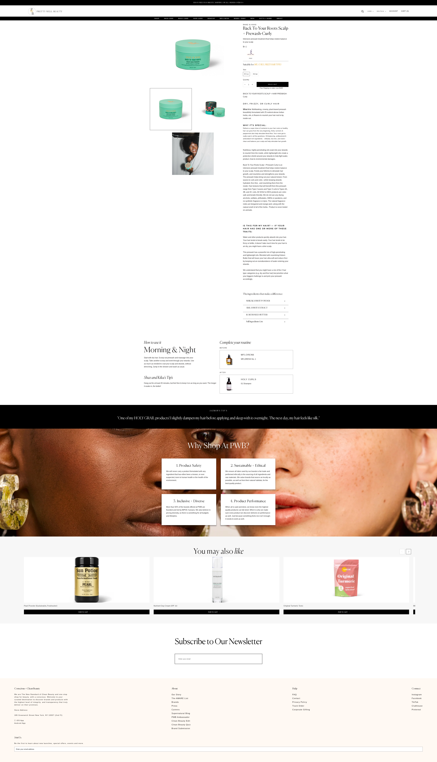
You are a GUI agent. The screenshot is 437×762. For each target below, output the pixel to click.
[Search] (362, 11)
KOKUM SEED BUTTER (257, 315)
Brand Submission (181, 728)
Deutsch (380, 11)
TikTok (415, 702)
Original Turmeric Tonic (293, 606)
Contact (296, 698)
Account (393, 11)
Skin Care (168, 18)
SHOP (156, 18)
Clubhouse (417, 706)
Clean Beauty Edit (181, 721)
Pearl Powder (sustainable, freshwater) (40, 606)
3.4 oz (255, 74)
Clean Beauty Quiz (181, 725)
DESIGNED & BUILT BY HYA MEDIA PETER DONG (35, 759)
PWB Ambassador (181, 717)
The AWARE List (180, 698)
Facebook (417, 698)
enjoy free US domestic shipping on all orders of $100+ (218, 2)
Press (174, 706)
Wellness (224, 18)
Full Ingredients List (254, 322)
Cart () (405, 11)
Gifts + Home (265, 18)
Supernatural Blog (181, 713)
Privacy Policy (299, 702)
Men (252, 18)
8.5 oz (246, 74)
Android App (20, 723)
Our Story (176, 695)
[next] (408, 551)
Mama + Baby (240, 18)
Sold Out (272, 84)
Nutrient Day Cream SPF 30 (165, 606)
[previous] (402, 551)
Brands (175, 702)
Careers (176, 710)
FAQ (294, 695)
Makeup (211, 18)
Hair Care (198, 18)
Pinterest (416, 710)
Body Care (183, 18)
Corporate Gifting (301, 710)
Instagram (417, 695)
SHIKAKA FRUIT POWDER (258, 301)
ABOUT (280, 18)
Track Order (298, 706)
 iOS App (19, 720)
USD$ (369, 11)
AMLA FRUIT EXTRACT (257, 308)
